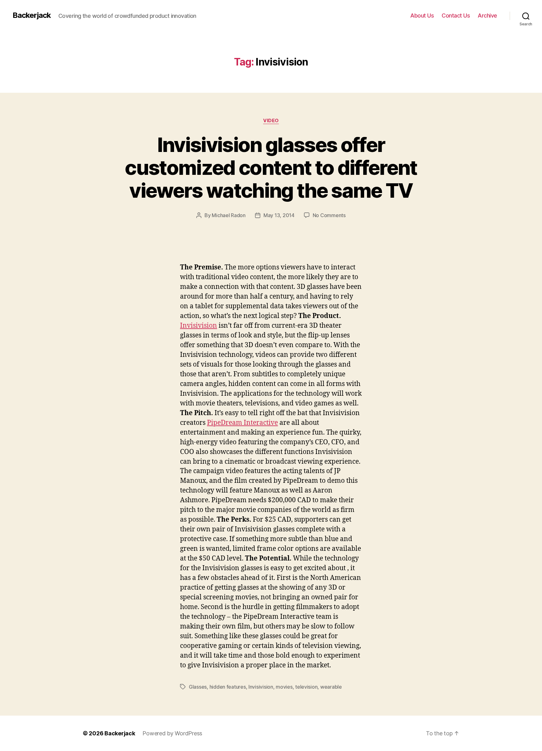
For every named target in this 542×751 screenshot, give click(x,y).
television (306, 687)
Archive (487, 15)
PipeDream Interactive (242, 423)
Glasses (198, 687)
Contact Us (456, 15)
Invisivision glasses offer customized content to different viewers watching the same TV (271, 167)
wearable (331, 687)
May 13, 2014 (279, 215)
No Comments (329, 215)
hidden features (228, 687)
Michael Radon (229, 215)
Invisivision (198, 325)
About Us (422, 15)
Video (271, 120)
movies (284, 687)
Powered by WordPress (172, 733)
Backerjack (32, 15)
